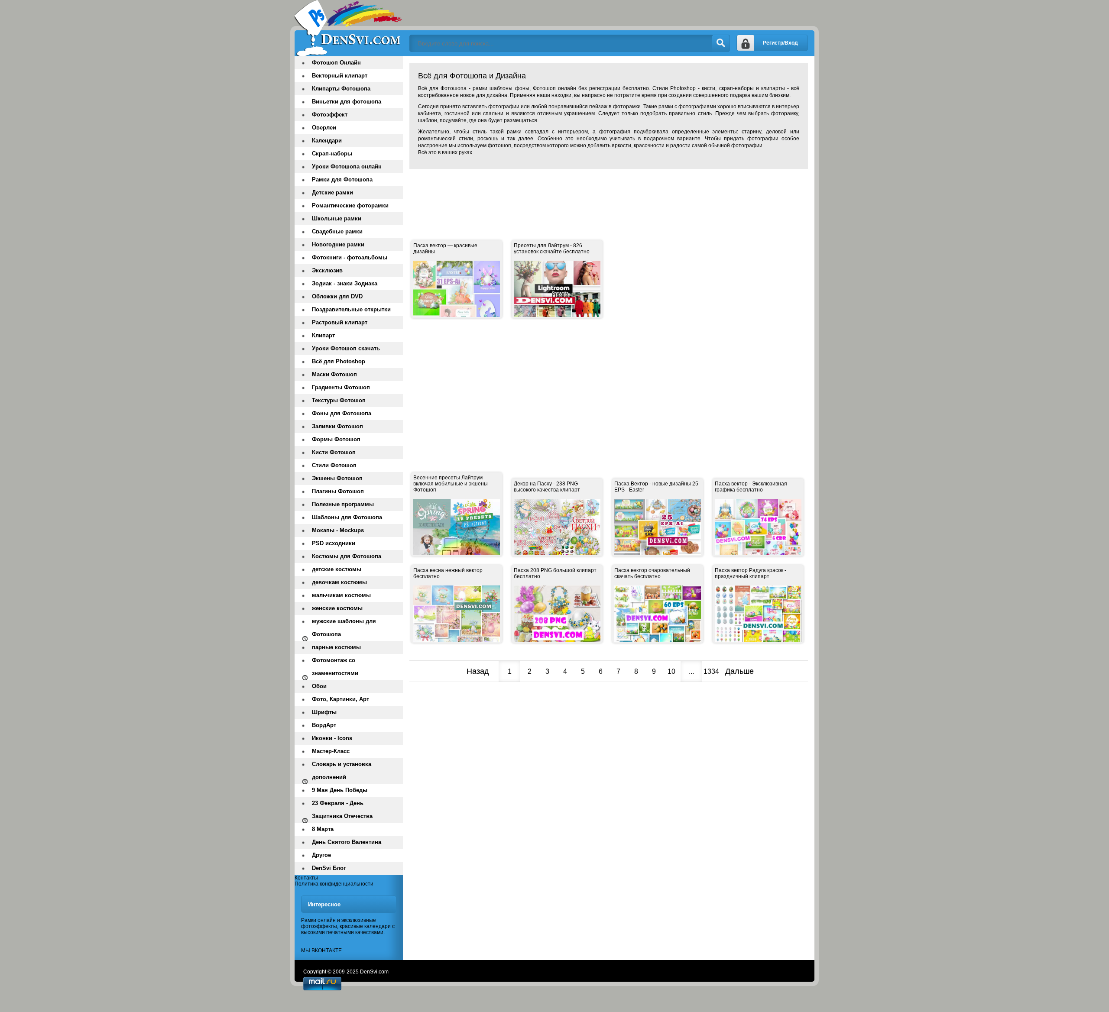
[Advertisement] (567, 194)
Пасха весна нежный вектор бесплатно (448, 573)
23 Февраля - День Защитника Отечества (342, 809)
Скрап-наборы (332, 153)
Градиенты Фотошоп (341, 387)
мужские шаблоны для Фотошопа (344, 627)
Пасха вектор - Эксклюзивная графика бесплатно (751, 487)
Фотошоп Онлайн (336, 62)
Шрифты (324, 712)
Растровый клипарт (339, 322)
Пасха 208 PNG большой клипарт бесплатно (555, 573)
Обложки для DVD (337, 296)
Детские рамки (332, 192)
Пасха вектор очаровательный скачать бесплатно (652, 573)
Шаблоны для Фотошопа (347, 517)
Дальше (739, 671)
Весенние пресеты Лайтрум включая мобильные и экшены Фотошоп (450, 484)
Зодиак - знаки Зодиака (344, 283)
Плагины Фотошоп (338, 491)
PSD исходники (333, 543)
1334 (711, 671)
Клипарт (323, 335)
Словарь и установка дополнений (341, 770)
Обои (319, 686)
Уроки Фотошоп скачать (346, 348)
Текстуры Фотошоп (339, 400)
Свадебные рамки (337, 231)
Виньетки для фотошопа (346, 101)
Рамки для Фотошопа (342, 179)
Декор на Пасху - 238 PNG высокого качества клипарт (547, 487)
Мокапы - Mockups (338, 530)
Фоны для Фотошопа (341, 413)
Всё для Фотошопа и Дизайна (349, 28)
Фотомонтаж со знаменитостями (335, 666)
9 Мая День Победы (339, 790)
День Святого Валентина (346, 842)
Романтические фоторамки (350, 205)
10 (671, 671)
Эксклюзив (327, 270)
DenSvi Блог (329, 868)
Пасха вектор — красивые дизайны (445, 248)
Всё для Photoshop (338, 361)
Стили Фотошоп (334, 465)
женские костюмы (337, 608)
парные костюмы (336, 647)
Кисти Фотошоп (334, 452)
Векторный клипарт (339, 75)
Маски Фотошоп (334, 374)
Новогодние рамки (338, 244)
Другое (321, 855)
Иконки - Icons (332, 738)
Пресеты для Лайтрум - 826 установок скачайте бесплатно (552, 248)
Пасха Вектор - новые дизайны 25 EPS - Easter (656, 487)
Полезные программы (343, 504)
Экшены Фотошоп (337, 478)
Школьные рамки (336, 218)
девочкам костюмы (339, 582)
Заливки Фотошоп (337, 426)
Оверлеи (324, 127)
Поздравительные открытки (351, 309)
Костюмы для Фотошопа (346, 556)
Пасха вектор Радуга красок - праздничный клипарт (750, 573)
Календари (327, 140)
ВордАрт (324, 725)
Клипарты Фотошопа (341, 88)
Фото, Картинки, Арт (340, 699)
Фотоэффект (329, 114)
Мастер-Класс (331, 751)
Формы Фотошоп (336, 439)
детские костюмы (336, 569)
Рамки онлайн (318, 920)
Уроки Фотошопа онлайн (347, 166)
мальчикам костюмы (341, 595)
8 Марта (323, 829)
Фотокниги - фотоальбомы (349, 257)
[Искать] (721, 43)
